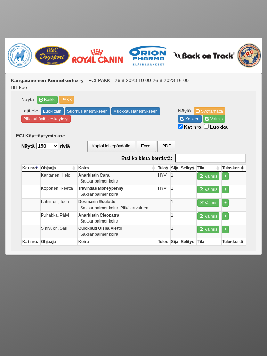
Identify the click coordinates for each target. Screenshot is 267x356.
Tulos (163, 167)
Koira (83, 167)
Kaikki (49, 99)
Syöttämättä (211, 111)
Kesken (192, 118)
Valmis (216, 118)
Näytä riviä (45, 146)
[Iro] (249, 55)
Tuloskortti (232, 167)
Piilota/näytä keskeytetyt (45, 118)
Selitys (187, 167)
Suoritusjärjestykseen (87, 111)
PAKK (66, 99)
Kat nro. (193, 127)
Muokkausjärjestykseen (135, 111)
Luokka (218, 127)
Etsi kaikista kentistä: (146, 158)
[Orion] (148, 55)
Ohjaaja (48, 167)
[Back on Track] (203, 55)
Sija (174, 167)
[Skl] (19, 55)
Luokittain (52, 111)
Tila (200, 167)
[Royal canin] (97, 55)
